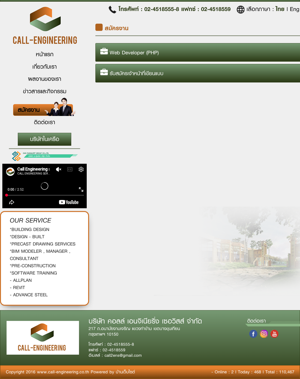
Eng (294, 9)
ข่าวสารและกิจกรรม (44, 91)
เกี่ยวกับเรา (44, 66)
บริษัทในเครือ (44, 139)
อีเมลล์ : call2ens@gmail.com (115, 355)
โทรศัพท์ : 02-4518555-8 (150, 9)
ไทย (281, 9)
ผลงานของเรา (44, 78)
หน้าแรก (44, 54)
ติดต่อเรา (44, 122)
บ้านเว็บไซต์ (125, 371)
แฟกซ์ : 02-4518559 (206, 9)
